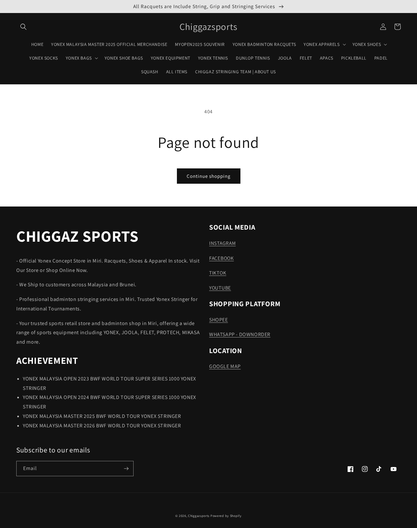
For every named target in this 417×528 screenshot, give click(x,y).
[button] (23, 27)
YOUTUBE (220, 287)
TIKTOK (217, 272)
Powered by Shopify (226, 516)
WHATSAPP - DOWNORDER (239, 334)
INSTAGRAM (222, 243)
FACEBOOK (221, 258)
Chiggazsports (199, 516)
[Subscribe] (126, 468)
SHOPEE (218, 319)
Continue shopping (209, 176)
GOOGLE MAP (225, 366)
